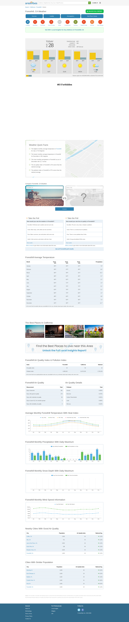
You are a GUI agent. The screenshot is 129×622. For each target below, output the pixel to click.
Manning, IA (29, 570)
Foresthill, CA (30, 553)
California (32, 7)
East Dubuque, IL (31, 573)
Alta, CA (29, 539)
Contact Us (28, 618)
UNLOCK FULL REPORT (95, 11)
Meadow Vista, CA (31, 549)
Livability (94, 2)
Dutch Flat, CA (30, 546)
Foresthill (38, 7)
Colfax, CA (29, 536)
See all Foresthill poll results (64, 249)
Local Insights (54, 608)
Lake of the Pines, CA (32, 543)
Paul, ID (28, 583)
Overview (34, 16)
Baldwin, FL (29, 576)
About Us (27, 608)
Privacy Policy (28, 616)
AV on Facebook (82, 610)
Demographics (70, 16)
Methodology (28, 611)
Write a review (29, 245)
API (52, 613)
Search (27, 7)
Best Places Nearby (92, 16)
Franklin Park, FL (31, 580)
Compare (64, 209)
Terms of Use (28, 613)
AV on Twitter (79, 610)
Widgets (53, 611)
